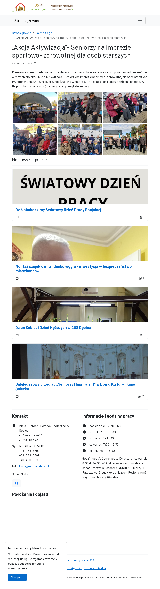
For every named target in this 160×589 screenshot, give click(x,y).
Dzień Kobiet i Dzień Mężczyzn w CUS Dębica (53, 327)
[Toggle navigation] (140, 20)
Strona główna (26, 20)
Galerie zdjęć (44, 33)
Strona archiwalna (95, 568)
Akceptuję (17, 577)
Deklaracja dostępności (68, 568)
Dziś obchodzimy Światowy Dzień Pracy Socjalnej (58, 209)
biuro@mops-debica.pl (34, 466)
